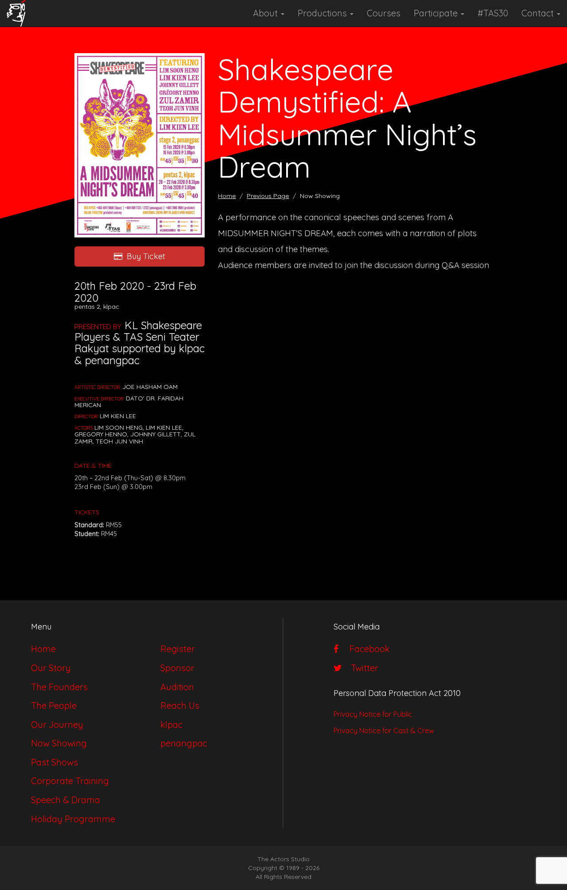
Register (177, 648)
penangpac (183, 743)
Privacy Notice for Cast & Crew (384, 730)
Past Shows (54, 762)
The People (54, 705)
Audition (177, 686)
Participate (437, 13)
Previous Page (268, 196)
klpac (171, 724)
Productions (323, 13)
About (266, 13)
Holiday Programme (73, 818)
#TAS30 (493, 13)
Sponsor (177, 667)
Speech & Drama (65, 799)
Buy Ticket (146, 256)
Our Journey (57, 724)
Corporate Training (70, 780)
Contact (538, 13)
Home (227, 196)
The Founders (59, 686)
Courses (383, 13)
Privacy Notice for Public (373, 714)
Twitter (362, 667)
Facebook (366, 648)
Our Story (51, 667)
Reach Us (179, 705)
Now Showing (59, 743)
